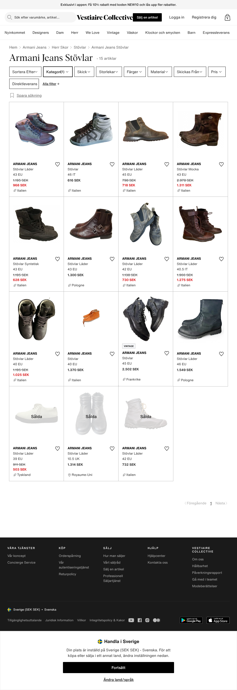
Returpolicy (67, 574)
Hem (13, 47)
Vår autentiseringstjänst (74, 565)
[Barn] (199, 32)
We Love (93, 32)
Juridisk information (59, 620)
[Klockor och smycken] (184, 32)
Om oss (198, 559)
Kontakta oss (158, 562)
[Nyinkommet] (29, 32)
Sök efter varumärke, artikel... (36, 17)
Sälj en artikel (147, 17)
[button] (227, 17)
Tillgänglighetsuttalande (24, 620)
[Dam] (67, 32)
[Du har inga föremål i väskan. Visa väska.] (227, 17)
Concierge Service (21, 562)
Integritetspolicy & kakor (107, 620)
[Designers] (52, 32)
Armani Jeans (35, 47)
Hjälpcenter (156, 555)
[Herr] (82, 32)
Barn (191, 32)
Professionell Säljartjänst (113, 578)
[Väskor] (141, 32)
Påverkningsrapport (207, 572)
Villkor (81, 620)
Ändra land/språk (118, 679)
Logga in (176, 17)
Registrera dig (204, 17)
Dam (60, 32)
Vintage (113, 32)
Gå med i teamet (204, 579)
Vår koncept (16, 555)
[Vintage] (123, 32)
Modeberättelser (204, 586)
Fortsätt (118, 667)
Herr (74, 32)
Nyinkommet (15, 32)
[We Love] (103, 32)
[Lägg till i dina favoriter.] (57, 164)
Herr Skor (60, 47)
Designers (40, 32)
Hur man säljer (114, 555)
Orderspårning (70, 555)
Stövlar (80, 47)
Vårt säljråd (111, 562)
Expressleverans (216, 32)
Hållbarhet (200, 566)
